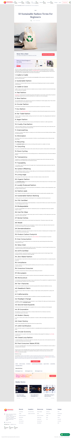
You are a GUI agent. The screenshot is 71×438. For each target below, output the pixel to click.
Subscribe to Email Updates (48, 54)
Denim (59, 417)
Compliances (21, 411)
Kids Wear (59, 415)
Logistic (20, 413)
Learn (23, 5)
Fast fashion (17, 94)
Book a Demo (35, 361)
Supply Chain (39, 417)
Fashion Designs (39, 411)
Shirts (58, 411)
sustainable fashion (36, 70)
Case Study (20, 419)
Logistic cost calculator (22, 415)
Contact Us (53, 375)
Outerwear (59, 419)
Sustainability (19, 5)
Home (16, 5)
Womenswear (60, 413)
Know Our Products (40, 415)
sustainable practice (24, 111)
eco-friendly (52, 334)
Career (47, 415)
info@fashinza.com (13, 424)
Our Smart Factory (31, 411)
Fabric (38, 413)
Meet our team (48, 413)
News (47, 417)
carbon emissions (35, 236)
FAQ (47, 419)
